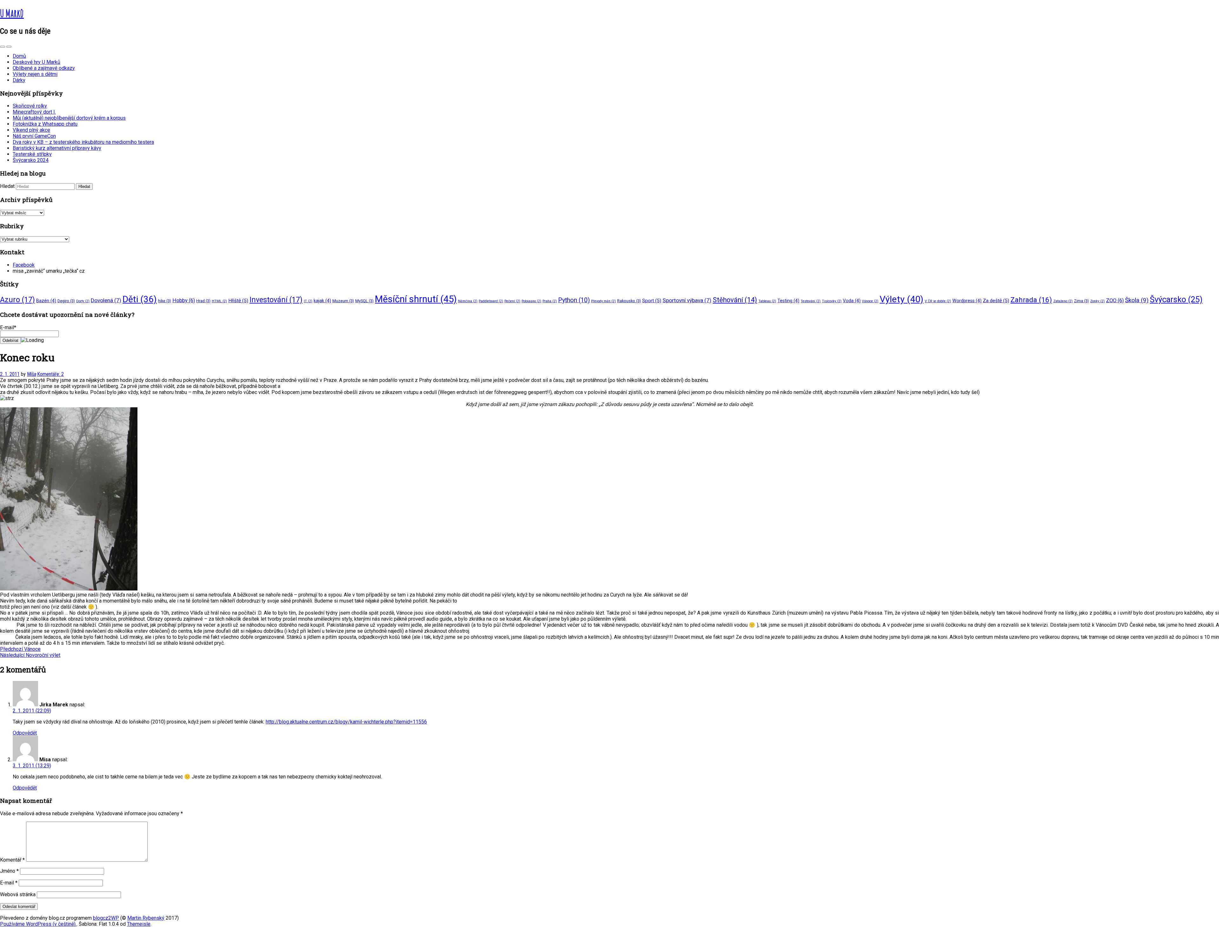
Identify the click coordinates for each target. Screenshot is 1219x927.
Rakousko (629, 300)
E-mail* (8, 327)
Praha (550, 301)
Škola (1137, 300)
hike (164, 300)
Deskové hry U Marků (36, 62)
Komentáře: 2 (50, 374)
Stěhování (735, 300)
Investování (276, 300)
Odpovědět (25, 733)
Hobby (183, 300)
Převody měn (603, 301)
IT (308, 301)
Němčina (467, 301)
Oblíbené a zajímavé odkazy (44, 68)
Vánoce (870, 301)
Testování (811, 301)
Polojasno (531, 301)
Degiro (66, 300)
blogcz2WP (106, 918)
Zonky (1097, 301)
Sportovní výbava (687, 300)
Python (574, 300)
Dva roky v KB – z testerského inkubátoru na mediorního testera (83, 142)
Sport (651, 300)
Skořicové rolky (30, 106)
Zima (1081, 300)
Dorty (83, 301)
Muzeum (343, 300)
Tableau (767, 301)
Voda (852, 300)
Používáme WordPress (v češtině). (38, 924)
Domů (19, 56)
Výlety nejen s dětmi (35, 74)
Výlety (901, 299)
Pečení (512, 301)
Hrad (203, 300)
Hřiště (238, 300)
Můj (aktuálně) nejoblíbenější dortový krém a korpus (69, 118)
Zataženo (1063, 301)
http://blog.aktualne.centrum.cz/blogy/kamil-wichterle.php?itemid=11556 (346, 722)
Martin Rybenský (145, 918)
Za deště (996, 300)
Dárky (19, 80)
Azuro (17, 300)
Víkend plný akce (31, 130)
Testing (788, 300)
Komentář (12, 860)
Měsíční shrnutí (416, 299)
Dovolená (106, 300)
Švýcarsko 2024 (31, 160)
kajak (322, 300)
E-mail (8, 883)
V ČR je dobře (938, 301)
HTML (219, 301)
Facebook (24, 265)
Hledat (7, 186)
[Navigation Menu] (8, 47)
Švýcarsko (1176, 299)
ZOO (1115, 300)
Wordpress (967, 300)
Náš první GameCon (34, 136)
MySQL (364, 300)
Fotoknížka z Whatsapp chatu (45, 124)
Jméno (9, 871)
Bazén (46, 300)
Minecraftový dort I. (34, 112)
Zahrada (1031, 300)
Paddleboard (491, 301)
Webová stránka (18, 894)
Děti (140, 299)
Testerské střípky (32, 154)
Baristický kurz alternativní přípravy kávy (57, 148)
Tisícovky (832, 301)
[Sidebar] (2, 47)
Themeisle (138, 924)
